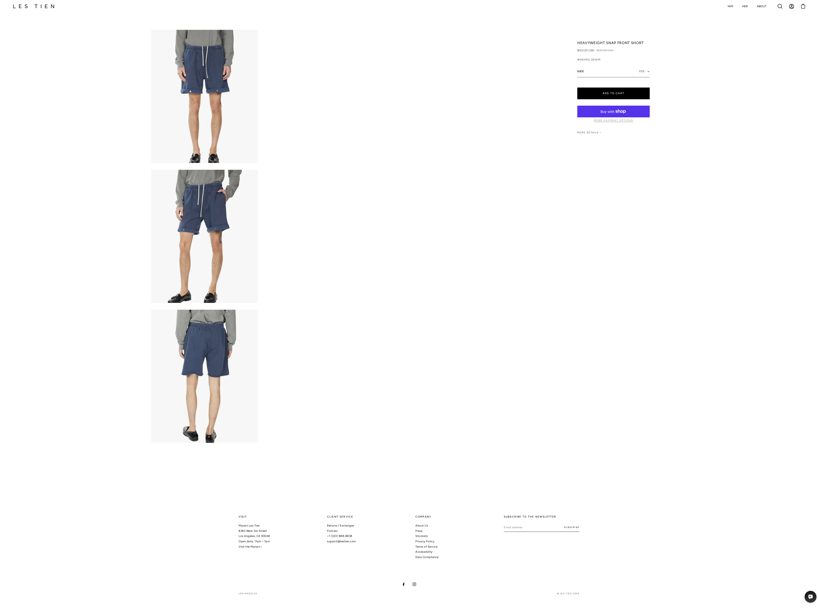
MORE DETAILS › (589, 132)
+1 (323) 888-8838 (339, 536)
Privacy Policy (424, 541)
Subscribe (571, 527)
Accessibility (424, 551)
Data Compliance (427, 557)
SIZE (580, 71)
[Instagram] (414, 584)
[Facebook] (404, 584)
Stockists (421, 536)
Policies (332, 530)
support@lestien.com (341, 541)
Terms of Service (426, 546)
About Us (421, 525)
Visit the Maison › (250, 546)
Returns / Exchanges (340, 525)
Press (419, 530)
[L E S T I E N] (34, 6)
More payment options (613, 120)
